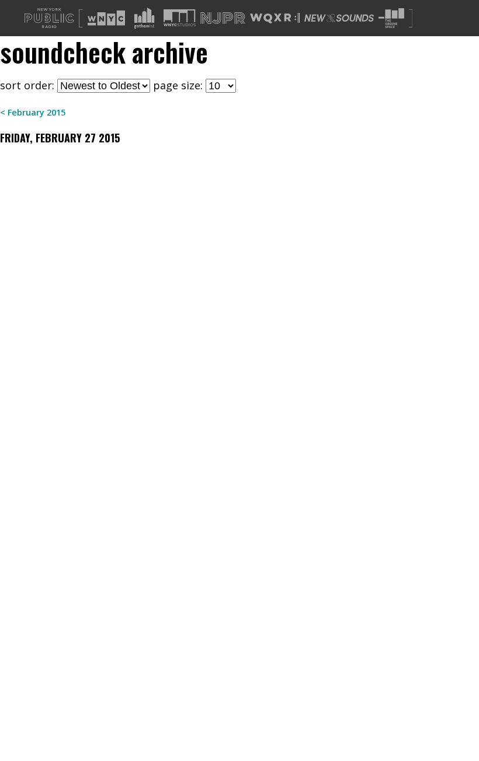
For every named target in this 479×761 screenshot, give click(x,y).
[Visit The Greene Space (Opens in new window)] (391, 18)
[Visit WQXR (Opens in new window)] (275, 18)
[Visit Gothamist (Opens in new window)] (144, 18)
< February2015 (32, 112)
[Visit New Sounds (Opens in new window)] (339, 18)
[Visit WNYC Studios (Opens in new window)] (180, 17)
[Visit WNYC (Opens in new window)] (106, 18)
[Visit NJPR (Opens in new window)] (222, 18)
